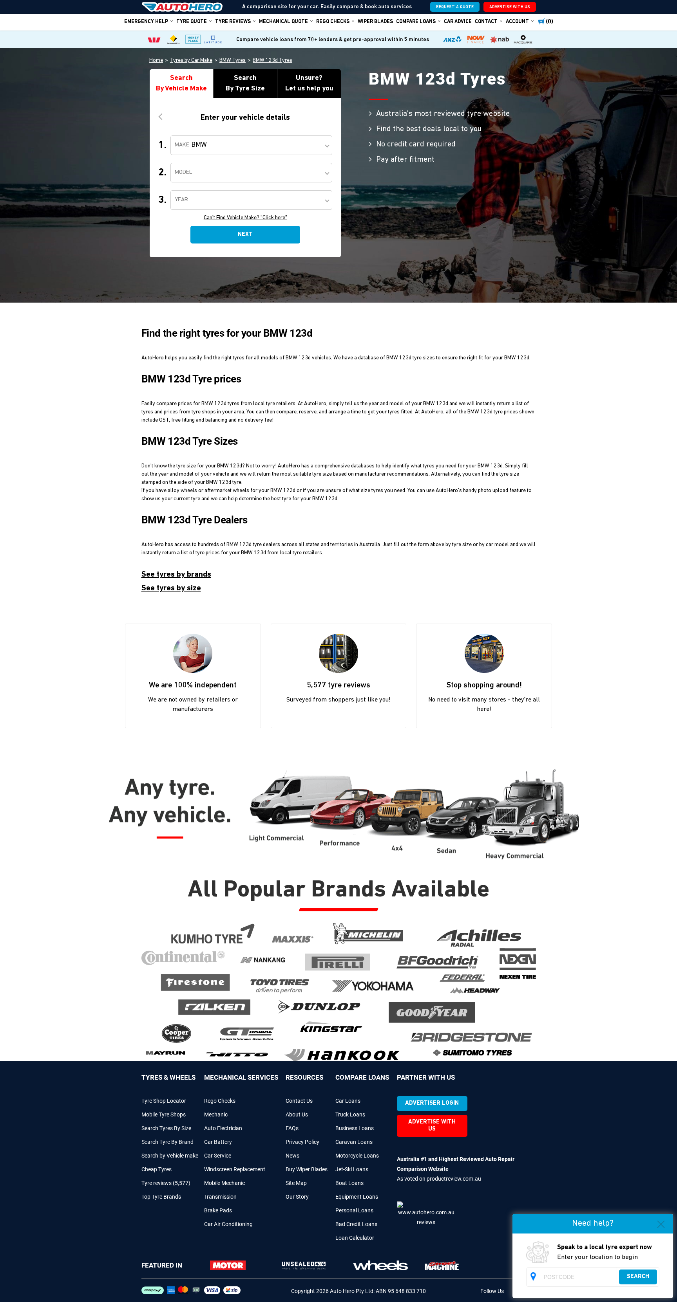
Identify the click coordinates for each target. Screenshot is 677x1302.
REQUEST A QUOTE (455, 7)
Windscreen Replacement (234, 1169)
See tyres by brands (176, 575)
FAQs (292, 1128)
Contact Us (299, 1101)
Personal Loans (354, 1210)
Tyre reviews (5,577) (165, 1183)
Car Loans (347, 1101)
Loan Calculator (354, 1238)
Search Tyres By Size (166, 1128)
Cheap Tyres (156, 1169)
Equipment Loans (356, 1197)
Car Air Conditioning (228, 1224)
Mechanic (216, 1114)
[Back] (162, 116)
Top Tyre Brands (161, 1197)
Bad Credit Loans (356, 1224)
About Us (297, 1114)
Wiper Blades (375, 21)
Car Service (217, 1155)
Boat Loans (349, 1183)
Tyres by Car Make (191, 60)
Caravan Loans (354, 1142)
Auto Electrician (223, 1128)
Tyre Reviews (233, 21)
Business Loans (354, 1128)
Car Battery (218, 1142)
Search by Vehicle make (169, 1155)
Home (156, 60)
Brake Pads (218, 1210)
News (292, 1155)
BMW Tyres (232, 60)
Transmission (220, 1197)
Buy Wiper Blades (307, 1169)
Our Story (297, 1197)
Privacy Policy (302, 1142)
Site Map (296, 1183)
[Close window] (661, 1225)
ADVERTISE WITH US (509, 7)
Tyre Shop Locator (163, 1101)
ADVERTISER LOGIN (432, 1103)
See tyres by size (171, 588)
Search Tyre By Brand (167, 1142)
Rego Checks (219, 1101)
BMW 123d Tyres (272, 60)
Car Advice (458, 21)
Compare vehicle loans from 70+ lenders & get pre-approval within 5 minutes (332, 40)
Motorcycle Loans (357, 1155)
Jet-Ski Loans (351, 1169)
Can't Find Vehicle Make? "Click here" (245, 218)
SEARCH (638, 1277)
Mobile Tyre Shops (163, 1114)
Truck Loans (350, 1114)
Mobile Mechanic (224, 1183)
